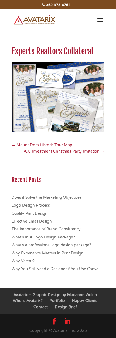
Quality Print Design (29, 213)
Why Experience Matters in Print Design (48, 253)
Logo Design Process (31, 205)
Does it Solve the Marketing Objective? (46, 197)
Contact (40, 307)
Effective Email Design (32, 221)
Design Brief (66, 307)
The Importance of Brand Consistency (46, 229)
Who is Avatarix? (28, 301)
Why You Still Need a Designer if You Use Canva (55, 269)
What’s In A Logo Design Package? (43, 237)
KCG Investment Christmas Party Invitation (63, 151)
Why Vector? (23, 261)
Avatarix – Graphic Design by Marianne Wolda (55, 295)
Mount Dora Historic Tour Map (42, 145)
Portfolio (57, 301)
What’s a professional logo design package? (51, 245)
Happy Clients (84, 301)
